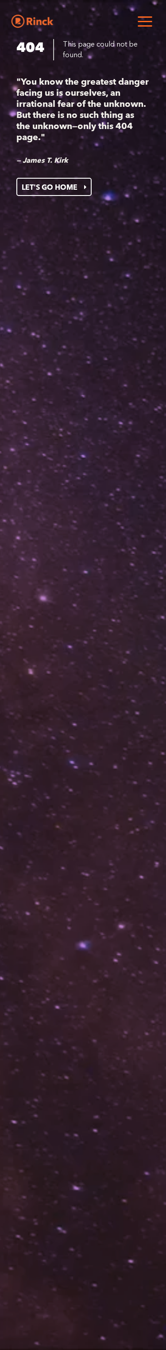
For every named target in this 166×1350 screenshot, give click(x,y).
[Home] (32, 21)
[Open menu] (144, 21)
